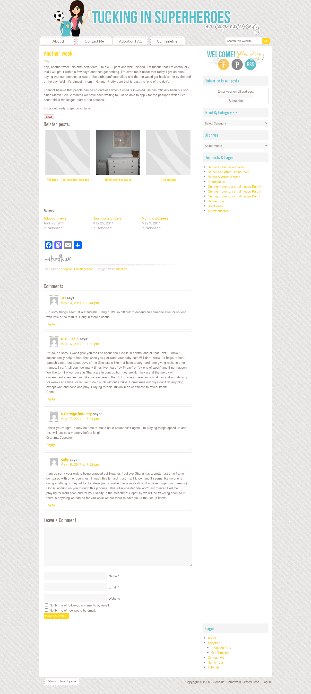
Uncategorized (84, 269)
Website (114, 598)
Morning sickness (155, 218)
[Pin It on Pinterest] (49, 116)
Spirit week (215, 206)
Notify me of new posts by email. (73, 610)
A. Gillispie (69, 338)
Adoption (67, 269)
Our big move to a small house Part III (235, 186)
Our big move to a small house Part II (234, 191)
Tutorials (214, 667)
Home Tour (215, 662)
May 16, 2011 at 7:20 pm (79, 343)
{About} (58, 41)
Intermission (216, 181)
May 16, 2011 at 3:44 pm (79, 302)
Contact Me (94, 41)
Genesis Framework (227, 681)
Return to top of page (61, 681)
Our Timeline (167, 41)
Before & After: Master (224, 176)
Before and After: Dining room (229, 171)
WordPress (251, 681)
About (212, 638)
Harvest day (216, 201)
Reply (50, 324)
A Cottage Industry (76, 413)
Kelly (64, 459)
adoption (121, 269)
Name (113, 576)
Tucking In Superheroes (75, 18)
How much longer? (107, 218)
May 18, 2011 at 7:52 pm (79, 464)
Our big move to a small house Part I (234, 196)
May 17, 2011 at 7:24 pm (79, 418)
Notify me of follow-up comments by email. (80, 605)
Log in (266, 681)
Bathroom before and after (226, 167)
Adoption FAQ (130, 41)
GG (63, 297)
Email (113, 587)
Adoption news (55, 218)
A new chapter (218, 210)
